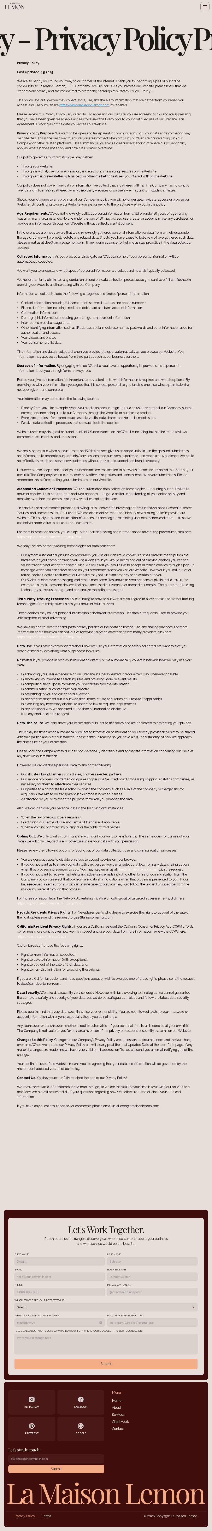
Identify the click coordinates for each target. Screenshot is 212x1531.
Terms (46, 1516)
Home (117, 1401)
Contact (118, 1429)
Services (118, 1415)
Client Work (120, 1422)
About (116, 1408)
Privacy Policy (24, 1516)
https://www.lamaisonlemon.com (84, 105)
